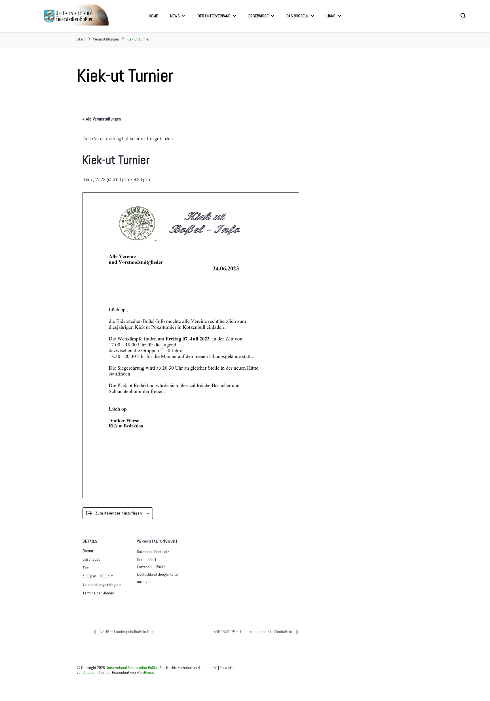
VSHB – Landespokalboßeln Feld (126, 632)
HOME (153, 15)
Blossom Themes (96, 672)
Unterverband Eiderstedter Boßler (132, 667)
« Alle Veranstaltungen (102, 119)
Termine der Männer (98, 593)
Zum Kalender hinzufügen (118, 513)
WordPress (145, 672)
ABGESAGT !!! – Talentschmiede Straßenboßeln (253, 632)
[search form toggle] (463, 15)
